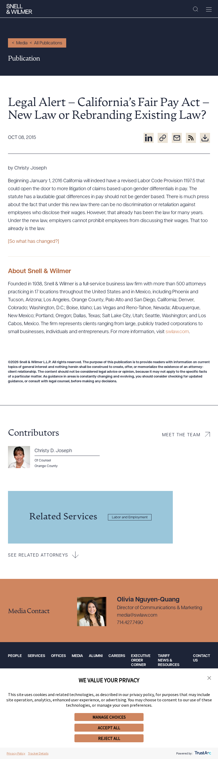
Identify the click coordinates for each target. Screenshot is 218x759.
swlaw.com (177, 332)
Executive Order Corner (140, 660)
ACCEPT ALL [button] (109, 727)
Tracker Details (38, 753)
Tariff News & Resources (168, 660)
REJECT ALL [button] (109, 738)
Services (36, 656)
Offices (58, 656)
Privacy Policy (16, 753)
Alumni (96, 656)
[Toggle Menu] (209, 9)
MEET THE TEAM (181, 435)
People (15, 656)
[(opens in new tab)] (149, 138)
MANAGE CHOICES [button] (109, 717)
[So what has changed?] (33, 241)
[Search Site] (195, 9)
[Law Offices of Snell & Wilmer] (19, 9)
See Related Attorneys (38, 555)
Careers (116, 656)
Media (22, 43)
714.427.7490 (130, 623)
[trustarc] (202, 753)
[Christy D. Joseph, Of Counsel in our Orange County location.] (57, 457)
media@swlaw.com (137, 615)
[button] (209, 678)
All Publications (48, 43)
